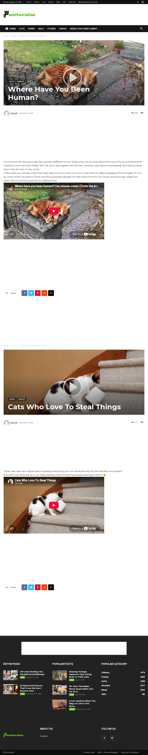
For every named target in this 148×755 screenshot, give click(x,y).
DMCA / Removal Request (107, 752)
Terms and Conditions (130, 752)
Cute (44, 2)
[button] (141, 28)
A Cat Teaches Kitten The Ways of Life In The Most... (82, 703)
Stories (51, 2)
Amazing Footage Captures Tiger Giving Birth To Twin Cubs (80, 674)
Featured (72, 2)
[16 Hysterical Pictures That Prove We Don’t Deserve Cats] (10, 689)
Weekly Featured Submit (87, 2)
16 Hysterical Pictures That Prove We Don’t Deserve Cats (31, 688)
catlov (13, 113)
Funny (28, 2)
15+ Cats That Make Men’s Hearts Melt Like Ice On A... (81, 689)
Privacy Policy (89, 752)
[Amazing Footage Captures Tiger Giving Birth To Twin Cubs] (59, 675)
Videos (36, 2)
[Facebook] (138, 2)
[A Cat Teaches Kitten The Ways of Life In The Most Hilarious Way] (59, 705)
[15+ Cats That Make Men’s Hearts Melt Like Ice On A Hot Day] (59, 690)
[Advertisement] (92, 14)
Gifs (64, 2)
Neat (58, 2)
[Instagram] (142, 2)
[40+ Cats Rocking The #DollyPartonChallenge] (10, 675)
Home (13, 28)
